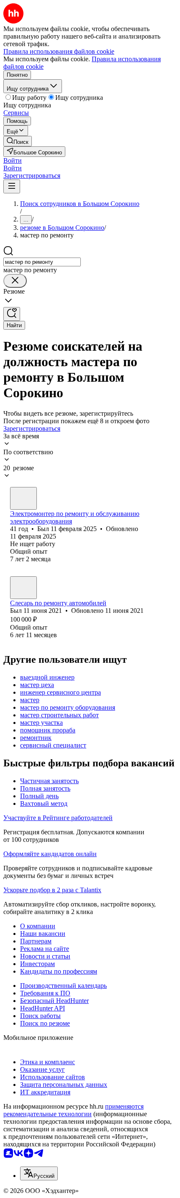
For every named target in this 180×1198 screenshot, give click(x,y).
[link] (17, 141)
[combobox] (42, 262)
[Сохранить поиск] (11, 314)
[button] (12, 160)
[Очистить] (15, 281)
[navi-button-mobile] (11, 186)
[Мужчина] (23, 498)
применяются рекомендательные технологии (73, 1110)
